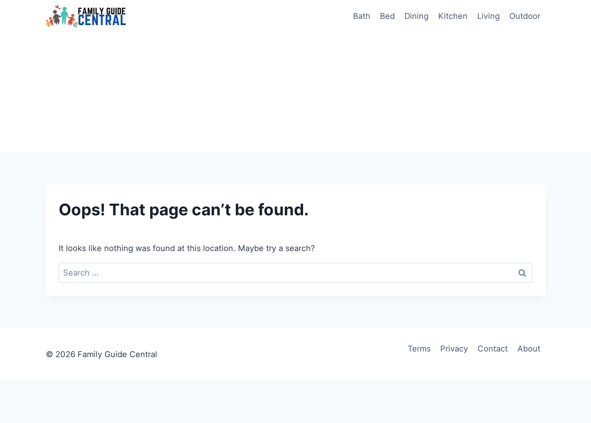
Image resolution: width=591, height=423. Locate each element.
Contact (493, 349)
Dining (416, 16)
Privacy (454, 349)
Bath (361, 16)
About (528, 349)
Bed (387, 16)
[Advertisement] (295, 92)
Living (488, 16)
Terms (419, 349)
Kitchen (453, 16)
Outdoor (524, 16)
